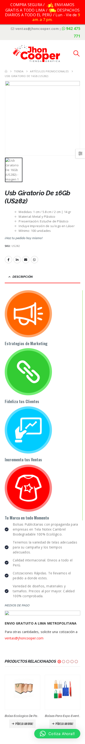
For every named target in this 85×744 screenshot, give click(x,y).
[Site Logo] (36, 53)
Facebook (8, 259)
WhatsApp (34, 259)
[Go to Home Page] (6, 71)
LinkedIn (17, 259)
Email (26, 259)
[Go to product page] (22, 692)
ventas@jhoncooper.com (24, 638)
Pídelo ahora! (24, 724)
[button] (8, 53)
